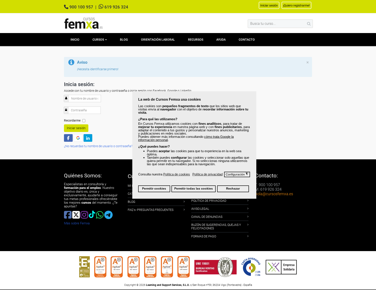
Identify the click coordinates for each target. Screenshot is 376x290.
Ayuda (221, 39)
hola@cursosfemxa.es (274, 194)
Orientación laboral (158, 39)
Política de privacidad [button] (207, 174)
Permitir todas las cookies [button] (193, 188)
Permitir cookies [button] (154, 188)
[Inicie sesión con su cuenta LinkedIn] (88, 138)
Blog (124, 39)
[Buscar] (309, 23)
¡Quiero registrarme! (296, 5)
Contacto (247, 39)
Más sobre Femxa (77, 223)
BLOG (131, 201)
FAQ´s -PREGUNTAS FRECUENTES (150, 210)
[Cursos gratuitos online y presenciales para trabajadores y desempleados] (83, 23)
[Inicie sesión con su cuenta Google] (78, 138)
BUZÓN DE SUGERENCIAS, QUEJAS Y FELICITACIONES (216, 226)
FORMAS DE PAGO (203, 236)
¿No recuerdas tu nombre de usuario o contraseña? (98, 146)
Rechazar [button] (233, 188)
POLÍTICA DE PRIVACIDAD (208, 200)
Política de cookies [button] (176, 174)
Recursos (195, 39)
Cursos (98, 39)
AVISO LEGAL (200, 208)
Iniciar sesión (76, 128)
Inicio (74, 39)
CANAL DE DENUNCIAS (206, 216)
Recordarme (72, 120)
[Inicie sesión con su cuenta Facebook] (68, 138)
